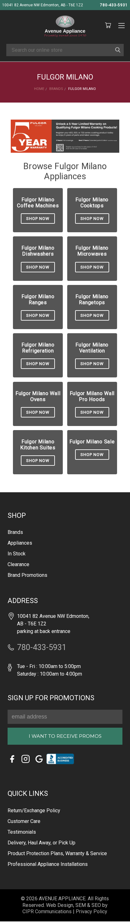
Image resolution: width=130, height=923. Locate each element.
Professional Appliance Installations (48, 864)
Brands (15, 532)
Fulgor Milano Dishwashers (38, 251)
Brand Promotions (27, 575)
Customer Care (24, 821)
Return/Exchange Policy (34, 811)
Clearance (18, 564)
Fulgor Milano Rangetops (92, 299)
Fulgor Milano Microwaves (92, 251)
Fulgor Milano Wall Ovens (38, 396)
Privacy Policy (91, 911)
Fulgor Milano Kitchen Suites (38, 445)
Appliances (20, 543)
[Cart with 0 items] (108, 25)
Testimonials (22, 832)
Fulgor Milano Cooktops (92, 203)
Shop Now (38, 218)
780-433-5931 (114, 5)
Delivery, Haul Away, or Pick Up (41, 843)
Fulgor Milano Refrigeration (38, 348)
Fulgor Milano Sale (92, 442)
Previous (13, 908)
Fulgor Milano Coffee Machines (38, 203)
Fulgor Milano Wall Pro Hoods (92, 396)
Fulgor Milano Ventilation (92, 348)
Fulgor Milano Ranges (38, 299)
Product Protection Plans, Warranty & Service (57, 853)
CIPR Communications (47, 911)
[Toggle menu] (121, 25)
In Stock (17, 554)
